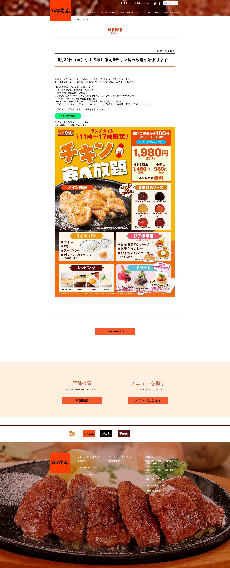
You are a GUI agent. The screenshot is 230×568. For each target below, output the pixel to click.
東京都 (158, 461)
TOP (78, 19)
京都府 (172, 470)
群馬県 (154, 463)
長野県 (158, 467)
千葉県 (148, 463)
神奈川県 (166, 461)
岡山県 (158, 476)
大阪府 (158, 470)
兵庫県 (165, 470)
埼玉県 (173, 461)
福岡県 (163, 479)
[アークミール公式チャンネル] (135, 5)
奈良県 (148, 472)
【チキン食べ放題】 (67, 116)
